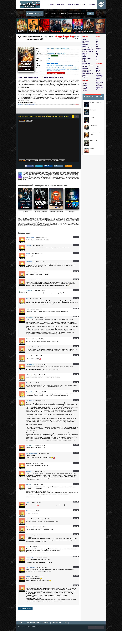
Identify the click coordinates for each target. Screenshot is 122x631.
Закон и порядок (86, 58)
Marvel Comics (85, 41)
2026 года (84, 83)
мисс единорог (30, 557)
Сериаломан (29, 317)
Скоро (83, 4)
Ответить (76, 237)
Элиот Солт (69, 69)
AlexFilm (98, 72)
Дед (27, 383)
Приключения (61, 48)
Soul (27, 546)
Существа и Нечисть (60, 53)
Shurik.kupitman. (30, 567)
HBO (97, 39)
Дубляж (98, 89)
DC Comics (84, 43)
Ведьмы (84, 56)
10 (78, 36)
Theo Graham (50, 70)
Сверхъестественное (87, 50)
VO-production (99, 85)
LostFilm (49, 55)
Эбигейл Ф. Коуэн (51, 67)
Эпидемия (85, 77)
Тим (27, 280)
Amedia (97, 68)
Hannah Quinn (60, 65)
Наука (84, 75)
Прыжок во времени (87, 65)
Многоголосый (99, 82)
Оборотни (85, 55)
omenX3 (28, 347)
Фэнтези (67, 48)
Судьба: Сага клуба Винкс (26, 104)
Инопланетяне (86, 63)
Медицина (85, 68)
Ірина (27, 356)
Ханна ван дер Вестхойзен (69, 67)
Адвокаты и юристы (87, 73)
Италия (48, 63)
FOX (97, 45)
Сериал (48, 48)
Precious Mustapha (62, 69)
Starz (97, 60)
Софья (28, 535)
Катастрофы (85, 72)
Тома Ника (29, 527)
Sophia (28, 253)
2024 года (84, 87)
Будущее (84, 66)
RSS (66, 623)
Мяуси (28, 576)
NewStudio (98, 73)
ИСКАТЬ (91, 13)
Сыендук (98, 84)
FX (96, 56)
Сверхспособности (51, 53)
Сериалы (52, 4)
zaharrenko (29, 375)
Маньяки (84, 61)
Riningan (28, 245)
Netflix (48, 58)
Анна (27, 309)
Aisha (27, 502)
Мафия (84, 60)
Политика (85, 44)
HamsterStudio (99, 87)
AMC (97, 46)
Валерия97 (29, 471)
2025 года (84, 85)
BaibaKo (98, 70)
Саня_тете (29, 290)
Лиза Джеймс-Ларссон (52, 65)
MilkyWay (28, 484)
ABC (97, 51)
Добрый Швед (30, 237)
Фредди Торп (55, 69)
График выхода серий (73, 4)
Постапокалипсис (86, 70)
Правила (46, 623)
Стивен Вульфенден (68, 65)
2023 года (84, 89)
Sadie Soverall (75, 69)
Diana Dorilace (30, 400)
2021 (48, 60)
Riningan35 (29, 445)
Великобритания (54, 63)
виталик (28, 272)
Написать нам (56, 623)
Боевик (52, 48)
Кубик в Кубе (99, 77)
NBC (97, 55)
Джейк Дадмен (56, 70)
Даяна (27, 586)
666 (27, 511)
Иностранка (29, 261)
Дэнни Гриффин (58, 67)
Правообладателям (33, 623)
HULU (97, 58)
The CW (97, 43)
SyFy (97, 41)
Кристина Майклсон (31, 453)
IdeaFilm (98, 79)
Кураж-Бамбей (99, 75)
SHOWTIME (98, 48)
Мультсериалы (60, 4)
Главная (20, 623)
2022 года (84, 90)
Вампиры (84, 53)
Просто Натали (30, 364)
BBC (97, 53)
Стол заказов (92, 4)
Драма (56, 48)
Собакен (28, 339)
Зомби (84, 39)
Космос (84, 46)
